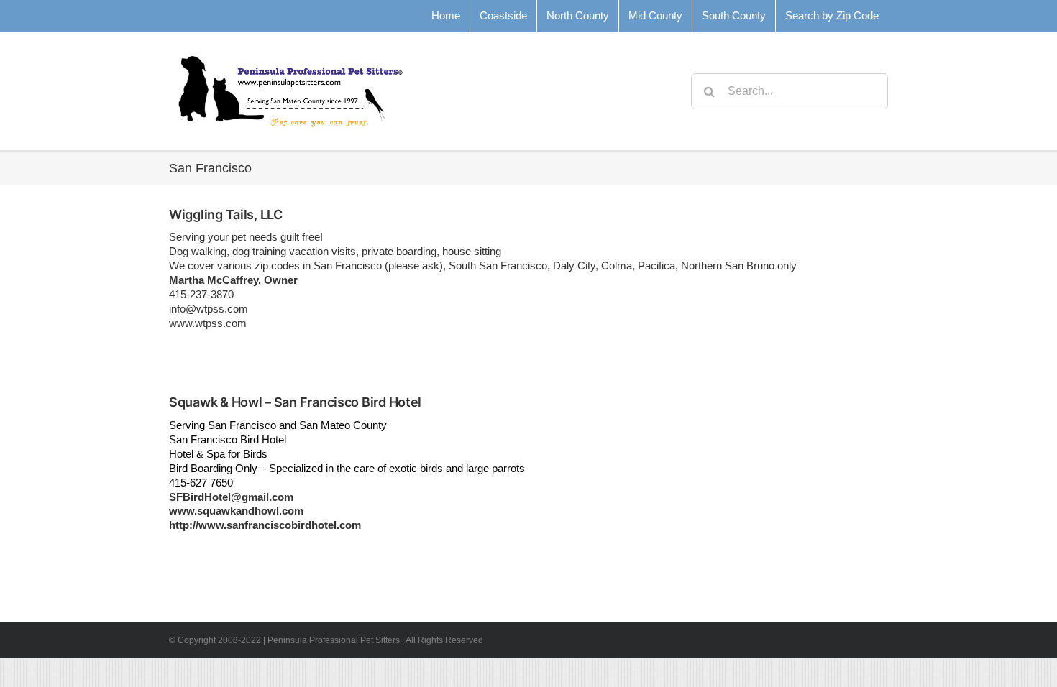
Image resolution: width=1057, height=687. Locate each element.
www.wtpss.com (208, 323)
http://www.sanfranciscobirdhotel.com (265, 525)
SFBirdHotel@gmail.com (231, 497)
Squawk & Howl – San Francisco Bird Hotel (295, 402)
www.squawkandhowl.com (236, 510)
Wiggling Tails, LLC (226, 214)
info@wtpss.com (208, 309)
